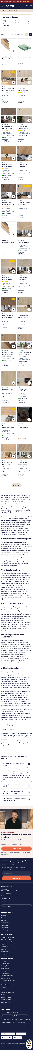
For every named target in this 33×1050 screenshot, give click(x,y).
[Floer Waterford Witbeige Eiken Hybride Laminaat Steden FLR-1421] (24, 378)
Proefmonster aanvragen (8, 937)
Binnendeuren (5, 918)
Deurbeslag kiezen (6, 978)
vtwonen (5, 239)
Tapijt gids (4, 966)
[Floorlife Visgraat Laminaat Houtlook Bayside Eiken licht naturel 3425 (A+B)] (24, 229)
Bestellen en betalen (7, 942)
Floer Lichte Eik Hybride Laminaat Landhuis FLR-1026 (23, 89)
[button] (27, 6)
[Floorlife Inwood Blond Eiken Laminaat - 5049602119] (24, 341)
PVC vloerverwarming (20, 1016)
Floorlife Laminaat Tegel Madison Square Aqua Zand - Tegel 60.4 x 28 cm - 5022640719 (24, 278)
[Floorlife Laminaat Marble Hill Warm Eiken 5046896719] (8, 341)
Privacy (18, 1046)
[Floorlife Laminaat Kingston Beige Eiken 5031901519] (8, 378)
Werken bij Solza (6, 1000)
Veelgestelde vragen (7, 954)
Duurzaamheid (5, 1002)
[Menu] (2, 6)
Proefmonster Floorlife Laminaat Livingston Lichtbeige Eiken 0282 (24, 427)
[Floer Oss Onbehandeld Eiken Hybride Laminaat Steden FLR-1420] (8, 414)
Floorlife (5, 55)
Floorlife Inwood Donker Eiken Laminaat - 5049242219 (22, 165)
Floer (4, 86)
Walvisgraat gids (6, 971)
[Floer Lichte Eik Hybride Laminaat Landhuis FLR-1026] (24, 77)
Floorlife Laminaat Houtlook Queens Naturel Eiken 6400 (23, 463)
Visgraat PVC (6, 1012)
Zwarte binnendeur (25, 1019)
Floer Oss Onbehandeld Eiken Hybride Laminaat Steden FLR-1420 (8, 427)
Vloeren (3, 915)
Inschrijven (16, 878)
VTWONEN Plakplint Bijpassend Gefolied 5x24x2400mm (8, 242)
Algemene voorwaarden (8, 1046)
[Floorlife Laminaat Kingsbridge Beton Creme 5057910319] (24, 115)
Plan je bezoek (16, 848)
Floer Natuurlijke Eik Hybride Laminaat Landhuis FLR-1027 (7, 165)
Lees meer (6, 25)
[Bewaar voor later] (3, 40)
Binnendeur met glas (8, 1022)
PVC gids (3, 961)
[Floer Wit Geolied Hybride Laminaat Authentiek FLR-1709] (8, 266)
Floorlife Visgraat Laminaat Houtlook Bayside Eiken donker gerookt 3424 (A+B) (8, 127)
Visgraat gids (5, 968)
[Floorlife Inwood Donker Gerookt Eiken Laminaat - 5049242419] (8, 191)
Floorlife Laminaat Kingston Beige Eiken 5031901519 (8, 390)
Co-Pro (20, 55)
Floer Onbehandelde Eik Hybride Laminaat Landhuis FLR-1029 (8, 89)
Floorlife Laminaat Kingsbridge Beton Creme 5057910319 (23, 127)
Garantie (3, 949)
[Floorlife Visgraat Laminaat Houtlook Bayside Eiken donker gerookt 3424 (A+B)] (8, 115)
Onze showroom (6, 990)
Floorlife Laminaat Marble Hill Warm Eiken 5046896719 (7, 353)
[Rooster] (30, 34)
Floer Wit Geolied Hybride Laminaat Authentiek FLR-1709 (8, 278)
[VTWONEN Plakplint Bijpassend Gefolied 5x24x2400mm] (8, 229)
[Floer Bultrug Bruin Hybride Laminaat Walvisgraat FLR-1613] (8, 304)
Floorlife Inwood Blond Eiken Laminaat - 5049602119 (24, 353)
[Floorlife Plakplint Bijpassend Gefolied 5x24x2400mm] (8, 46)
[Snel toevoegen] (13, 51)
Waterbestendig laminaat (9, 1019)
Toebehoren (4, 927)
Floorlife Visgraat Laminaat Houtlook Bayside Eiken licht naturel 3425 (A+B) (23, 242)
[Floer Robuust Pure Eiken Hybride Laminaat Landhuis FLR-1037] (8, 451)
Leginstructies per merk (8, 980)
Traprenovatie (5, 923)
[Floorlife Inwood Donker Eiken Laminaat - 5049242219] (24, 153)
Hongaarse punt (6, 1016)
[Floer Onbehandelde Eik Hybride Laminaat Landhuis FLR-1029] (8, 77)
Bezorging (4, 944)
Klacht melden (5, 951)
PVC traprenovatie (25, 1026)
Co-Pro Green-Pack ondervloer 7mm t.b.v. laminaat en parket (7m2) (24, 58)
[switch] (29, 1047)
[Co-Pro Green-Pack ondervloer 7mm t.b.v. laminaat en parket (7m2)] (24, 46)
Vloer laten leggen (6, 939)
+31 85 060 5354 (6, 899)
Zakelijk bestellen (6, 997)
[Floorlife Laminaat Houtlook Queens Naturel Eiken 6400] (24, 451)
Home (4, 10)
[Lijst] (26, 34)
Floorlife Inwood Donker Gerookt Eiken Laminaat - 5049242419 (8, 203)
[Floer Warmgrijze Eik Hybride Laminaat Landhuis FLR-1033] (24, 304)
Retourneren (4, 947)
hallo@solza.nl (5, 901)
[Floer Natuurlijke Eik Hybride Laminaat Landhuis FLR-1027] (8, 153)
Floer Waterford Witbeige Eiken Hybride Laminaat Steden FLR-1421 (23, 390)
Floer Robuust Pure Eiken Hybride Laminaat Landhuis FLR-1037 (7, 463)
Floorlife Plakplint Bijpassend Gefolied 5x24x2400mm (8, 58)
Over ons (3, 987)
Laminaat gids (5, 963)
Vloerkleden (4, 925)
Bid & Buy (4, 995)
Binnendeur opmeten (7, 976)
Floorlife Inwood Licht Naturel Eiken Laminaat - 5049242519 (24, 203)
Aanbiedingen (5, 930)
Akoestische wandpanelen (9, 1026)
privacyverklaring (6, 869)
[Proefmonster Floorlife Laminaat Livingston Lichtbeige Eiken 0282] (24, 414)
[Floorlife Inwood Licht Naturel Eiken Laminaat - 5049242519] (24, 191)
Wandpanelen (5, 920)
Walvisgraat (16, 1012)
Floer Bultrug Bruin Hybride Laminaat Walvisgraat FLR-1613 (8, 316)
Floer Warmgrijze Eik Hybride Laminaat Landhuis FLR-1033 (24, 316)
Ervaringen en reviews (7, 992)
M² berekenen (5, 973)
